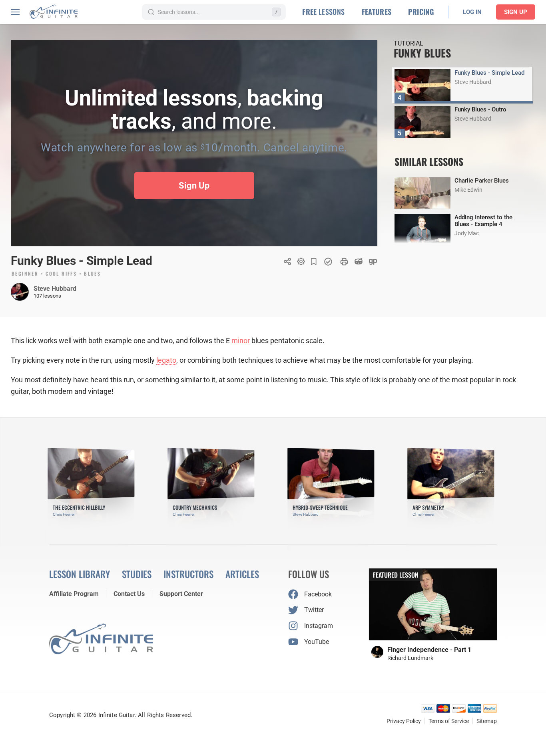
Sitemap (486, 721)
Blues (92, 274)
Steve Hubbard (55, 288)
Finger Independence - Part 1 (429, 650)
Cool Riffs (61, 274)
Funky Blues (422, 53)
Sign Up (515, 12)
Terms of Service (448, 721)
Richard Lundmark (410, 658)
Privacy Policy (404, 721)
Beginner (25, 274)
